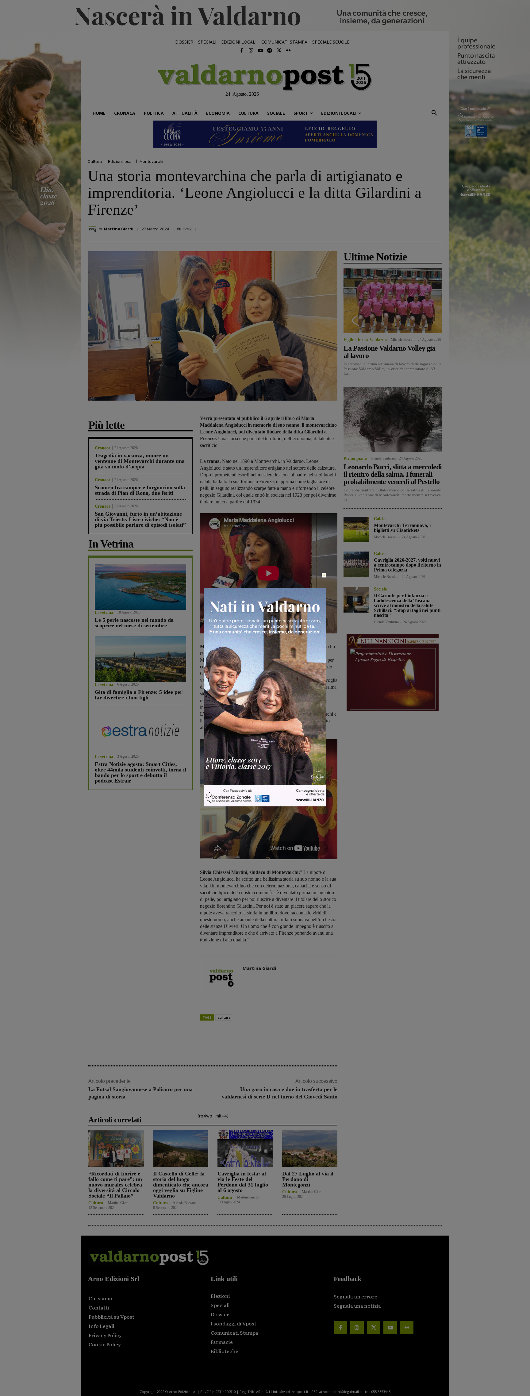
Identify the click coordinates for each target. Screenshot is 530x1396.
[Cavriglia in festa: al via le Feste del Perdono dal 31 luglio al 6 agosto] (245, 1148)
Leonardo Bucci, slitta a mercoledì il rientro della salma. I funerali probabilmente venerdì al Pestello (393, 474)
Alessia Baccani (184, 1203)
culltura (224, 1017)
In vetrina (104, 612)
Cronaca (102, 448)
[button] (434, 113)
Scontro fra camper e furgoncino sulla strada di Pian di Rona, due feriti (140, 490)
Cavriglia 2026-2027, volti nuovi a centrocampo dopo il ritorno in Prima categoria (407, 564)
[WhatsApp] (421, 227)
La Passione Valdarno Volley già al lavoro (389, 352)
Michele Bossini (402, 339)
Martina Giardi (118, 229)
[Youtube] (260, 50)
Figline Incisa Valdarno (365, 340)
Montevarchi (151, 161)
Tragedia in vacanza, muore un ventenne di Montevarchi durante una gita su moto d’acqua (140, 461)
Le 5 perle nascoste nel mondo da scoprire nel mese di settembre (134, 623)
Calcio (380, 519)
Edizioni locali (120, 161)
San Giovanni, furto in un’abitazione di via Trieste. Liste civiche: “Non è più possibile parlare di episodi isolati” (140, 519)
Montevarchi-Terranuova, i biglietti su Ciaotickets (402, 528)
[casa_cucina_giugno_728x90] (265, 134)
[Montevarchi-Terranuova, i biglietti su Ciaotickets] (356, 529)
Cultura (95, 161)
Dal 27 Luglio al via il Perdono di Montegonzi (307, 1179)
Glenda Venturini (383, 458)
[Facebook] (241, 50)
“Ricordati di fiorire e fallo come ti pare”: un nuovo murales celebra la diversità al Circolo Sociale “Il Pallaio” (115, 1185)
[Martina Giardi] (93, 228)
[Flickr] (288, 50)
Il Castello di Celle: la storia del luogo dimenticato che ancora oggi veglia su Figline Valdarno (180, 1185)
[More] (435, 227)
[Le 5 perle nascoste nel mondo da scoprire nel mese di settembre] (140, 587)
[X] (379, 227)
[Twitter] (278, 50)
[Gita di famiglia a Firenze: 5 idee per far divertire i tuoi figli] (140, 659)
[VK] (407, 227)
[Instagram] (250, 50)
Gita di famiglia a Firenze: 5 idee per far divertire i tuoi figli (138, 695)
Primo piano (355, 458)
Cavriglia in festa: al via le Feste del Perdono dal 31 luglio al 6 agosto (242, 1182)
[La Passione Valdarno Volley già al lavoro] (393, 300)
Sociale (380, 589)
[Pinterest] (393, 227)
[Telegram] (269, 50)
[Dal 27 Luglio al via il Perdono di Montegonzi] (310, 1148)
